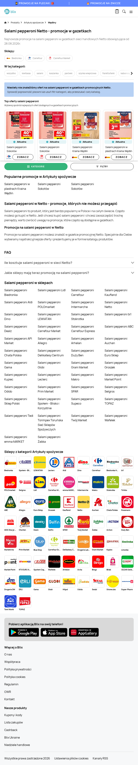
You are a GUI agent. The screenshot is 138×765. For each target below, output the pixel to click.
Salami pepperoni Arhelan (82, 341)
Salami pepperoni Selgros (116, 389)
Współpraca (12, 662)
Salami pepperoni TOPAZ (116, 401)
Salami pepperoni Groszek (116, 365)
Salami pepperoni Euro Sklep (116, 353)
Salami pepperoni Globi (49, 365)
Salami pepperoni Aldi (18, 302)
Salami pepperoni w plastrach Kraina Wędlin (17, 188)
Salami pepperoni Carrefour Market (49, 328)
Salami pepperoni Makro (82, 377)
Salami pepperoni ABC (119, 326)
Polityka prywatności (17, 669)
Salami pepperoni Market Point (116, 377)
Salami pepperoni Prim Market (49, 389)
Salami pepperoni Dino (15, 316)
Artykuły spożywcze (34, 22)
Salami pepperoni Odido (15, 389)
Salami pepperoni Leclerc (49, 377)
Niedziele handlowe (17, 745)
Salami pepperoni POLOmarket (49, 304)
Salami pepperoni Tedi (18, 416)
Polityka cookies (14, 677)
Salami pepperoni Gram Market (82, 365)
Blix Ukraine (12, 737)
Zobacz (23, 157)
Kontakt (9, 699)
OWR (7, 692)
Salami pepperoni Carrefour (82, 292)
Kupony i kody (13, 715)
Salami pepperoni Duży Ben (82, 353)
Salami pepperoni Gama (15, 365)
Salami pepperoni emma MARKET (15, 439)
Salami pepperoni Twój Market (82, 418)
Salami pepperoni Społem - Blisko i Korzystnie (49, 403)
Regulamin (11, 684)
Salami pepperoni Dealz (15, 328)
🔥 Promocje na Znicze (103, 3)
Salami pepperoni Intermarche (82, 304)
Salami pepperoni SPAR (82, 389)
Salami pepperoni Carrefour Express (83, 328)
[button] (69, 263)
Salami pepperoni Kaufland (116, 292)
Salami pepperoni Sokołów (49, 186)
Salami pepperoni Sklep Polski (15, 401)
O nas (8, 654)
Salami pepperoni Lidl (52, 290)
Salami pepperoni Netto (116, 304)
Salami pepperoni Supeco (82, 401)
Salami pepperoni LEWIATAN (49, 316)
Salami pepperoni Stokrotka (82, 316)
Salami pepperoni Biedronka (15, 292)
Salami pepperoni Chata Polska (15, 353)
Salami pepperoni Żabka (49, 439)
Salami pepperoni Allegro (49, 341)
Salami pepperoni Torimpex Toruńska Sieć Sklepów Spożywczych (50, 423)
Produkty (15, 22)
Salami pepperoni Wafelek (116, 418)
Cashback (10, 730)
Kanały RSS (100, 758)
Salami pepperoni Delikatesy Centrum (51, 353)
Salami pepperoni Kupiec (15, 377)
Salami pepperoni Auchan (116, 341)
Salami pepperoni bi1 (118, 314)
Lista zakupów (13, 722)
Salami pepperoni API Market (18, 341)
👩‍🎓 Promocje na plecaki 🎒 (34, 3)
